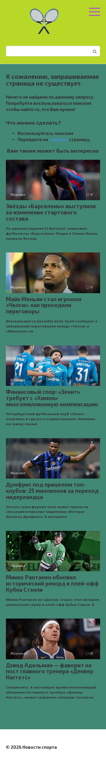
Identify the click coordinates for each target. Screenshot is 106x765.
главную (58, 139)
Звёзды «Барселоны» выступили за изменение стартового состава (51, 212)
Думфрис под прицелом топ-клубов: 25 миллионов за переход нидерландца (52, 490)
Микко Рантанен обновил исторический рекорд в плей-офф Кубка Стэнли (52, 583)
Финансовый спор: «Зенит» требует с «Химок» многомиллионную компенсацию (52, 397)
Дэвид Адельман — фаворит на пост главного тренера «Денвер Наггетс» (49, 671)
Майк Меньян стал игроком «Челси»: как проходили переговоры (43, 305)
